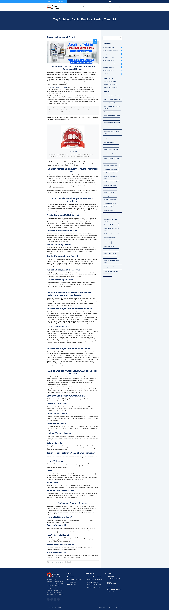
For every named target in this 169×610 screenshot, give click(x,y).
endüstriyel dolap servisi (110, 185)
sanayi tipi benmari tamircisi (110, 250)
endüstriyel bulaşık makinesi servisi (110, 50)
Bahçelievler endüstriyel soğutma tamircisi (112, 107)
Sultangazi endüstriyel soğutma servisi (111, 261)
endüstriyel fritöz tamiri (109, 196)
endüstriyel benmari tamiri (110, 172)
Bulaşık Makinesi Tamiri (109, 162)
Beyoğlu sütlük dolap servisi (110, 146)
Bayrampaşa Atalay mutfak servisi (112, 115)
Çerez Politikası (71, 585)
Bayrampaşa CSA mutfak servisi (111, 119)
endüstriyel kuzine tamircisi (109, 64)
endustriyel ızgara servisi (108, 60)
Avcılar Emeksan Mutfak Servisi (61, 37)
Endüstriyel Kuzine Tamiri (94, 585)
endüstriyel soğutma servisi (109, 74)
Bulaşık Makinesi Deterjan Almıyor (110, 87)
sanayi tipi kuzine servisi (109, 257)
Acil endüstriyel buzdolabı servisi (111, 95)
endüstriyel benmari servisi (110, 169)
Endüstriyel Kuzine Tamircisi (110, 199)
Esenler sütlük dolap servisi (110, 224)
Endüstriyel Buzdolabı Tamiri (95, 579)
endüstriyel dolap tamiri (109, 189)
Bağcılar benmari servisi (109, 142)
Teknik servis (107, 275)
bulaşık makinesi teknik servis (111, 165)
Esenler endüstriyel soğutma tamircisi (110, 220)
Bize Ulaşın (108, 7)
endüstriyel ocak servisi (109, 210)
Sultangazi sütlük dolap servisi (111, 271)
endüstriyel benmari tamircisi (109, 47)
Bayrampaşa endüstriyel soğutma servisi (111, 127)
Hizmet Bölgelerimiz (88, 7)
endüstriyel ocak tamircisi (108, 70)
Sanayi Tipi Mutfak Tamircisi (58, 87)
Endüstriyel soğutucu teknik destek (110, 214)
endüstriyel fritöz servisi (109, 192)
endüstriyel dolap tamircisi (108, 54)
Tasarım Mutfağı (107, 607)
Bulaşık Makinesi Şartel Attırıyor (110, 81)
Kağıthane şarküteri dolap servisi (111, 233)
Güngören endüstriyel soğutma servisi (111, 229)
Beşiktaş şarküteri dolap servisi (111, 158)
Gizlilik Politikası (71, 582)
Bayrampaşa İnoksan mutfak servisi (110, 137)
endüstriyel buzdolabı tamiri (110, 181)
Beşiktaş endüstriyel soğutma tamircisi (111, 154)
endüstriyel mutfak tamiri (110, 203)
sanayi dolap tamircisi (109, 246)
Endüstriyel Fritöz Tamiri (93, 587)
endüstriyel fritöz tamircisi (108, 57)
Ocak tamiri (107, 242)
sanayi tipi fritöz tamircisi (110, 253)
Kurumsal (99, 7)
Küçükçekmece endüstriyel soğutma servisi (110, 238)
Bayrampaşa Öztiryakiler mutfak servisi (111, 132)
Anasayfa (67, 7)
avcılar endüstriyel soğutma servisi (112, 102)
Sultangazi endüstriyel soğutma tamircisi (111, 267)
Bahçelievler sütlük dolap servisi (111, 111)
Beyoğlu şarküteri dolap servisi (111, 149)
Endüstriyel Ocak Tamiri (93, 582)
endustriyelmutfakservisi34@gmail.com (114, 590)
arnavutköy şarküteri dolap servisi (112, 99)
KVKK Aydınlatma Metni (74, 579)
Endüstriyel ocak (108, 206)
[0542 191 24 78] (53, 7)
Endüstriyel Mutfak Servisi (54, 35)
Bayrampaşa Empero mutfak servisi (112, 122)
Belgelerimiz (70, 577)
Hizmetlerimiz (76, 7)
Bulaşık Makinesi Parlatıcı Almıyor (110, 84)
